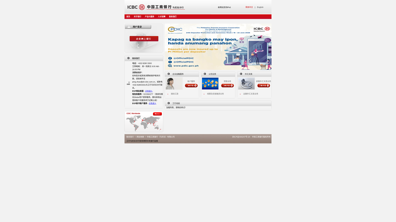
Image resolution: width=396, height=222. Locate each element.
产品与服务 (149, 17)
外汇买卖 (248, 74)
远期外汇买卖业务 (250, 94)
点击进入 (149, 91)
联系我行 (130, 137)
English (260, 7)
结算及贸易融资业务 (215, 94)
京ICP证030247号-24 (241, 137)
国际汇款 (174, 94)
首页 (128, 17)
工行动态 (176, 103)
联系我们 (172, 17)
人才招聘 (161, 17)
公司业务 (212, 74)
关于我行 (137, 17)
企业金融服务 (178, 74)
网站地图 (140, 137)
